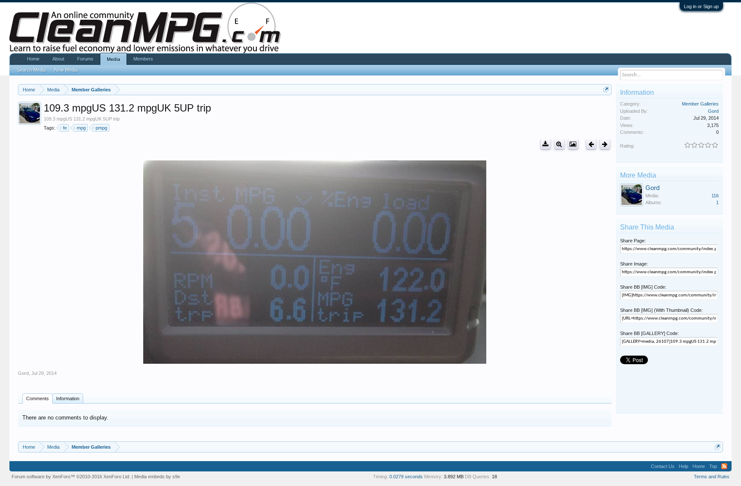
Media (113, 59)
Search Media (31, 69)
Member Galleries (700, 103)
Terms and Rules (711, 476)
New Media (66, 69)
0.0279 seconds (406, 476)
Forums (85, 58)
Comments (37, 398)
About (58, 58)
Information (67, 398)
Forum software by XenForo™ (71, 476)
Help (683, 466)
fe (65, 127)
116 (715, 195)
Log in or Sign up (701, 6)
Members (143, 58)
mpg (81, 127)
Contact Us (663, 466)
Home (33, 58)
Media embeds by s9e (157, 476)
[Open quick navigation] (606, 89)
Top (713, 466)
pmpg (101, 127)
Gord (23, 373)
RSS (724, 466)
